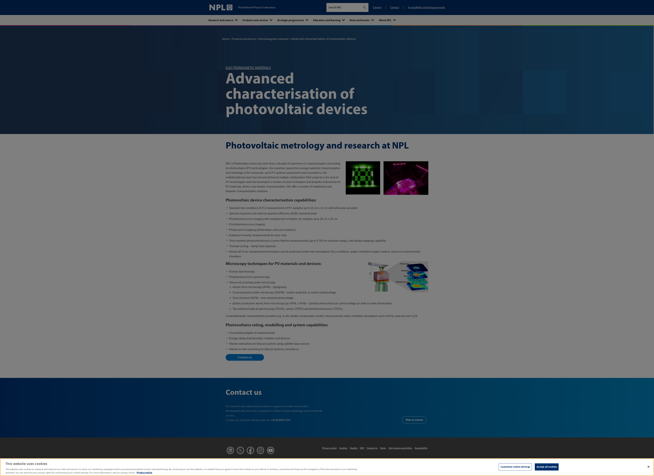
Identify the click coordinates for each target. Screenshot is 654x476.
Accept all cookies (547, 466)
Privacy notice (144, 472)
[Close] (648, 467)
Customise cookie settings (515, 466)
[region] (327, 467)
